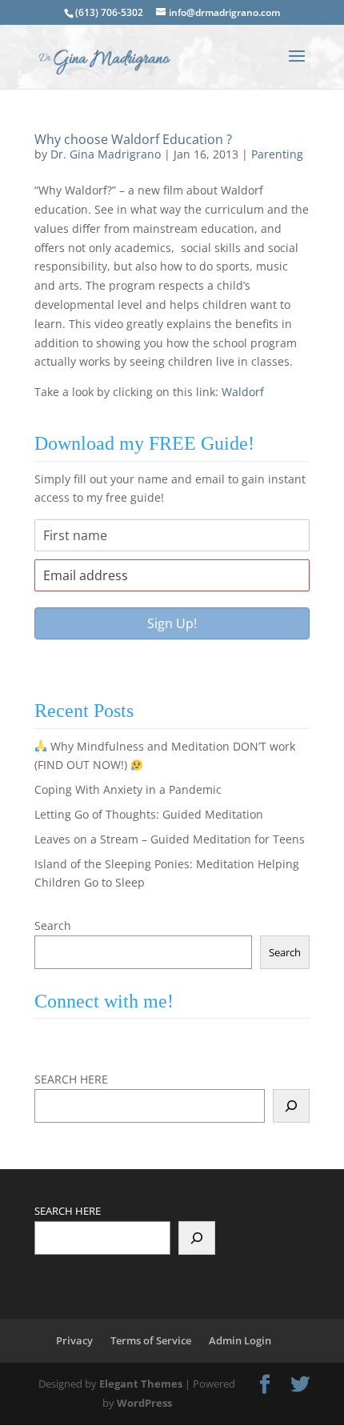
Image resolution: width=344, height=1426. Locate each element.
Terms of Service (150, 1340)
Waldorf (243, 391)
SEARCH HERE (71, 1079)
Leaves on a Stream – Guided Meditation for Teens (169, 839)
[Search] (291, 1106)
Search (52, 925)
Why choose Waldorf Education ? (133, 139)
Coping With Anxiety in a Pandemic (128, 789)
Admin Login (240, 1340)
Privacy (74, 1340)
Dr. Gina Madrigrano (105, 154)
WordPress (144, 1403)
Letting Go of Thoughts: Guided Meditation (148, 814)
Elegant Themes (140, 1383)
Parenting (277, 154)
